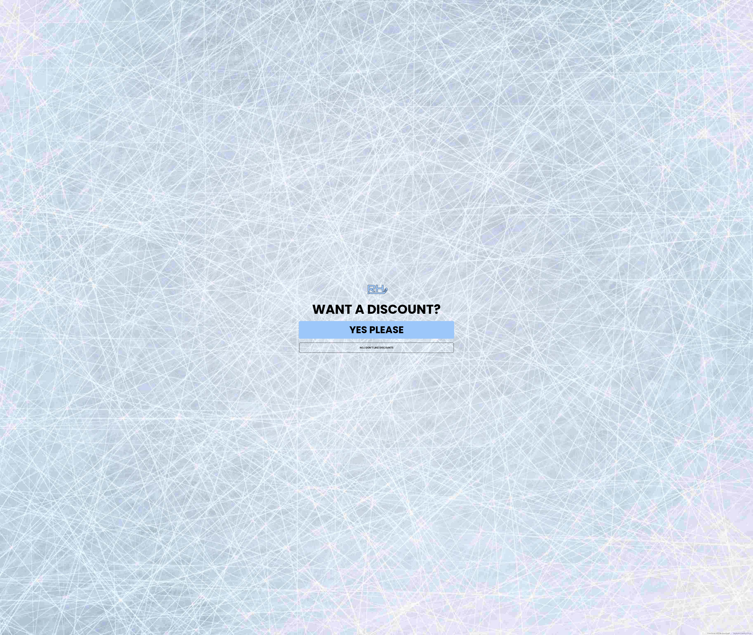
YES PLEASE (376, 330)
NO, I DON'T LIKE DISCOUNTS (376, 347)
